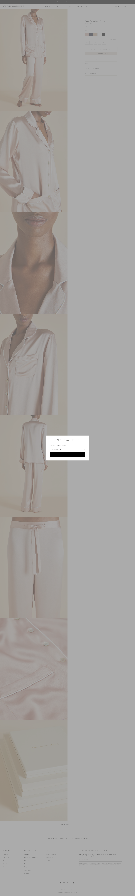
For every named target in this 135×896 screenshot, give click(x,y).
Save (67, 454)
